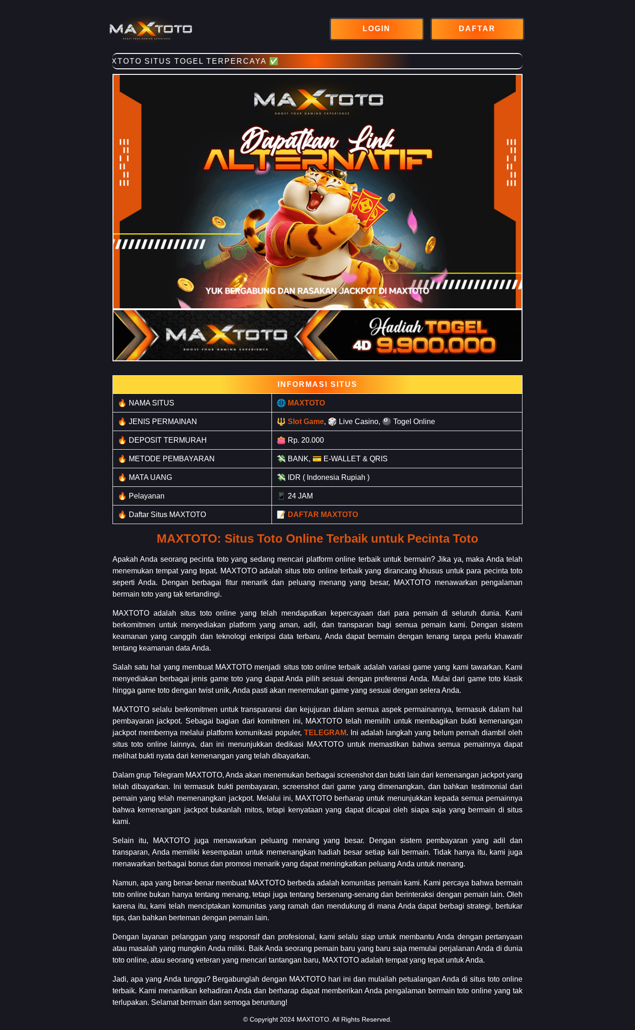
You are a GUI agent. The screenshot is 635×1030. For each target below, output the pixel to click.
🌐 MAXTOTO (301, 403)
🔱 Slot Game (300, 421)
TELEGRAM (325, 733)
